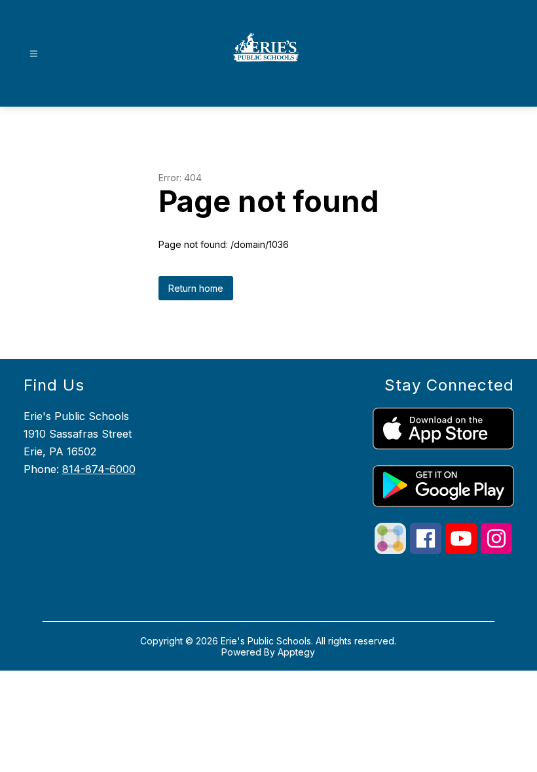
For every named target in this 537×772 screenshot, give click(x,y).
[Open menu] (33, 53)
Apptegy (296, 652)
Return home (195, 288)
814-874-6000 (99, 469)
